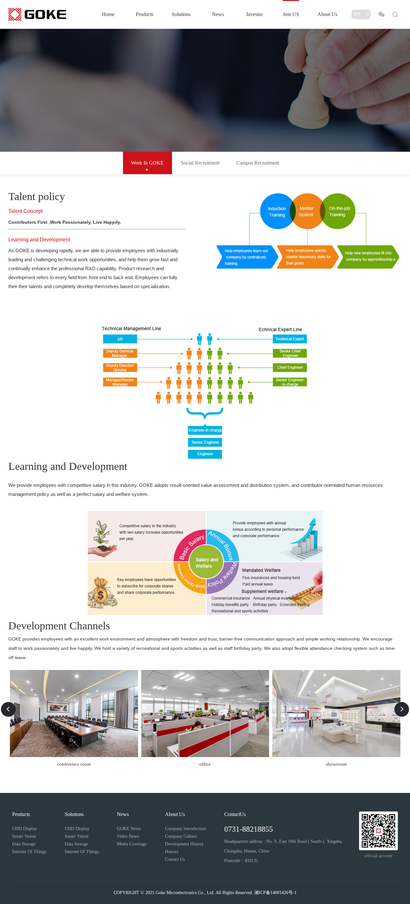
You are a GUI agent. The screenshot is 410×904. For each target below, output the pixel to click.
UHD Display (24, 828)
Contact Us (175, 859)
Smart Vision (24, 836)
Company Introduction (185, 828)
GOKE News (129, 828)
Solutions (181, 14)
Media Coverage (131, 844)
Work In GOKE (147, 162)
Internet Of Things (29, 851)
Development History (184, 844)
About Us (327, 14)
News (218, 14)
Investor (254, 14)
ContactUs (235, 814)
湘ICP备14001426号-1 (275, 892)
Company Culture (181, 836)
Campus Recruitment (257, 162)
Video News (128, 836)
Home (108, 14)
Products (144, 14)
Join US (291, 14)
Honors (171, 851)
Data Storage (24, 844)
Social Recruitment (200, 162)
